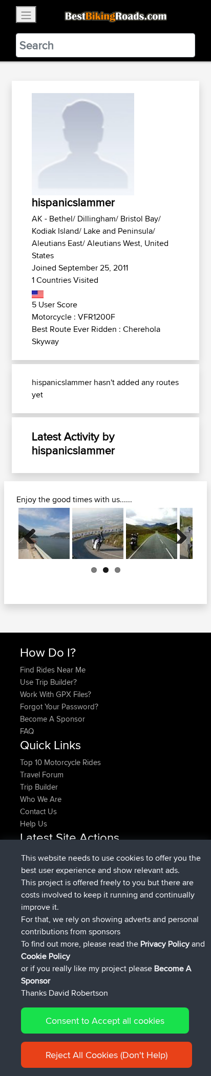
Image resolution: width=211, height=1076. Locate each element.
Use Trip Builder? (48, 682)
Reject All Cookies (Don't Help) (106, 1054)
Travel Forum (42, 774)
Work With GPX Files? (55, 694)
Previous (34, 533)
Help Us (33, 823)
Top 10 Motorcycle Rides (60, 762)
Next (177, 533)
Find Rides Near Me (53, 669)
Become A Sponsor (52, 718)
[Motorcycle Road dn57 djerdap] (44, 533)
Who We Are (40, 799)
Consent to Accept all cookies (105, 1020)
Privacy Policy (164, 944)
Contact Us (38, 811)
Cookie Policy (45, 956)
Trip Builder (39, 786)
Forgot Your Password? (59, 706)
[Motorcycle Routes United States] (38, 292)
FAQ (27, 731)
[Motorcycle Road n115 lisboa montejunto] (97, 533)
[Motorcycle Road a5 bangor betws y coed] (151, 533)
